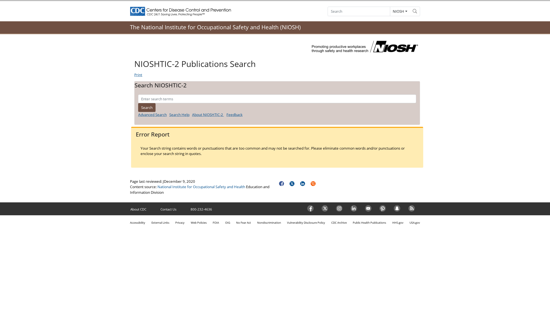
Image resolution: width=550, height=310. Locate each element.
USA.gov (414, 223)
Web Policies (199, 223)
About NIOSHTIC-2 (208, 114)
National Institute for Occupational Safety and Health (201, 186)
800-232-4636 (201, 209)
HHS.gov (397, 223)
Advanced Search (152, 114)
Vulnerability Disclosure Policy (306, 223)
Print (138, 74)
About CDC (138, 209)
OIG (227, 223)
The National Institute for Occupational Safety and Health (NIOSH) (215, 27)
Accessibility (137, 223)
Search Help (179, 114)
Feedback (234, 114)
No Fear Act (243, 223)
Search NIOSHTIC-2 (160, 85)
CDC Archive (339, 223)
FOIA (216, 223)
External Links (160, 223)
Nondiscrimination (269, 223)
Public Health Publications (369, 223)
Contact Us (168, 209)
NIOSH (398, 11)
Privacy (180, 223)
